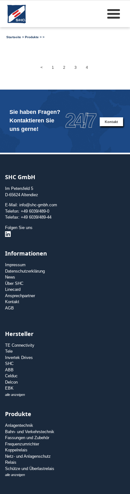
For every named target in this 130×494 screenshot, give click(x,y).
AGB (9, 308)
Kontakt (111, 122)
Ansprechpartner (20, 295)
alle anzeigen (15, 395)
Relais (10, 462)
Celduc (11, 375)
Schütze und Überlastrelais (29, 468)
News (10, 277)
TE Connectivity (19, 345)
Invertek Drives (19, 357)
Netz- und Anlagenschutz (28, 456)
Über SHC (14, 283)
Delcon (11, 382)
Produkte (32, 37)
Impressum (15, 264)
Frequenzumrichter (22, 444)
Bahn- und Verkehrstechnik (29, 431)
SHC (9, 363)
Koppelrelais (16, 450)
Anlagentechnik (19, 425)
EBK (9, 388)
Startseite (13, 37)
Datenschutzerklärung (25, 271)
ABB (9, 370)
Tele (9, 351)
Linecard (13, 289)
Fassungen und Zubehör (27, 437)
